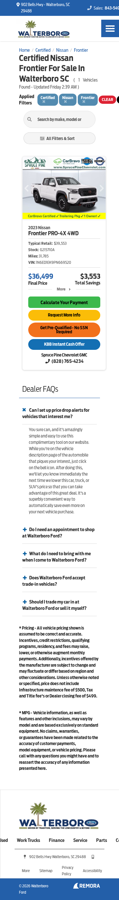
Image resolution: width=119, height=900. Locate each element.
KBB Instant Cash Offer (64, 344)
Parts (101, 840)
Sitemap (45, 870)
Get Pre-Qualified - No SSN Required (64, 329)
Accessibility (92, 870)
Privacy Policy (67, 870)
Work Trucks (28, 840)
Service (80, 840)
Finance (56, 840)
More (61, 289)
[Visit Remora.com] (86, 887)
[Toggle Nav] (110, 28)
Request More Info (64, 315)
